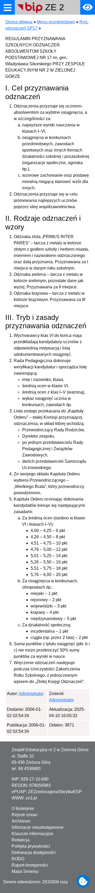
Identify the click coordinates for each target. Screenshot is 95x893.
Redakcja (21, 840)
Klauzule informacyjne (32, 833)
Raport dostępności (30, 865)
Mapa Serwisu (25, 871)
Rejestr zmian (24, 815)
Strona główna (18, 22)
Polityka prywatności (31, 846)
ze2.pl (31, 798)
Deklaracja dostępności (34, 852)
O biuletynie (23, 808)
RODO (18, 859)
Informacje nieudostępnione (38, 827)
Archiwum (21, 821)
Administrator (31, 693)
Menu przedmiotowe (56, 22)
